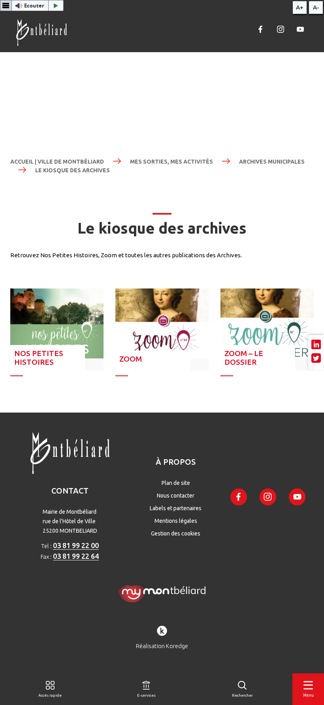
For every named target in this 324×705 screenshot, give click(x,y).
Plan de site (176, 483)
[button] (32, 5)
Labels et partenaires (176, 508)
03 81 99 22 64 (76, 556)
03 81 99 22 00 (76, 545)
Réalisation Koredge (162, 646)
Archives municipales (272, 161)
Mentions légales (175, 521)
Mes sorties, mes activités (171, 161)
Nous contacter (175, 495)
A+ (299, 7)
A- (316, 7)
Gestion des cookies (175, 533)
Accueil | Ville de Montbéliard (57, 161)
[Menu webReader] (6, 5)
